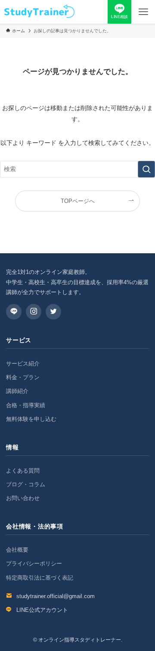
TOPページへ (78, 201)
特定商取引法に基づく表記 (39, 577)
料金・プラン (23, 377)
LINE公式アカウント (42, 610)
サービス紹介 (23, 363)
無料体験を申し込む (31, 419)
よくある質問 (23, 470)
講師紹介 (17, 391)
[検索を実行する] (146, 169)
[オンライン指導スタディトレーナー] (39, 12)
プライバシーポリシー (34, 563)
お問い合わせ (23, 498)
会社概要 (17, 550)
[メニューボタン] (143, 12)
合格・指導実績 (25, 405)
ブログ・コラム (25, 484)
